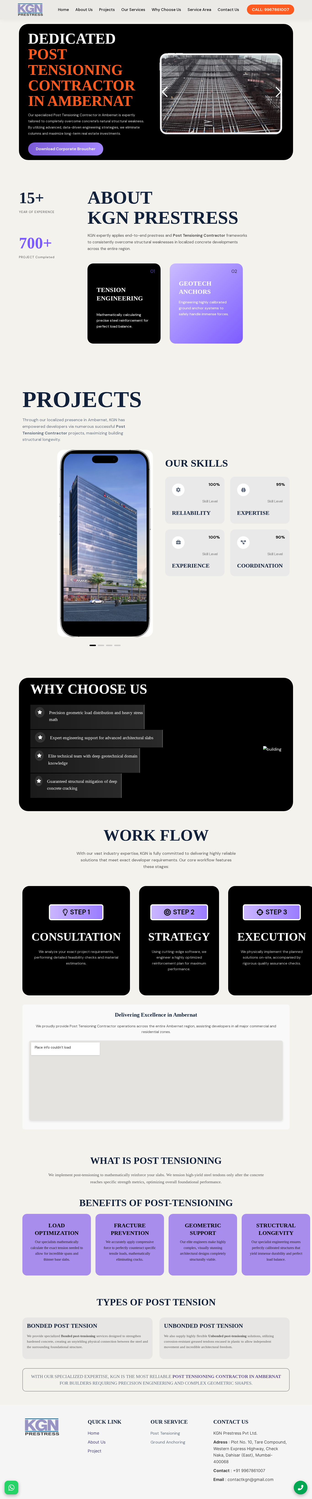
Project (94, 1451)
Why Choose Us (166, 9)
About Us (84, 9)
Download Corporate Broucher (65, 149)
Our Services (133, 9)
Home (63, 9)
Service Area (199, 9)
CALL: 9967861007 (270, 9)
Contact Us (228, 9)
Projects (107, 9)
